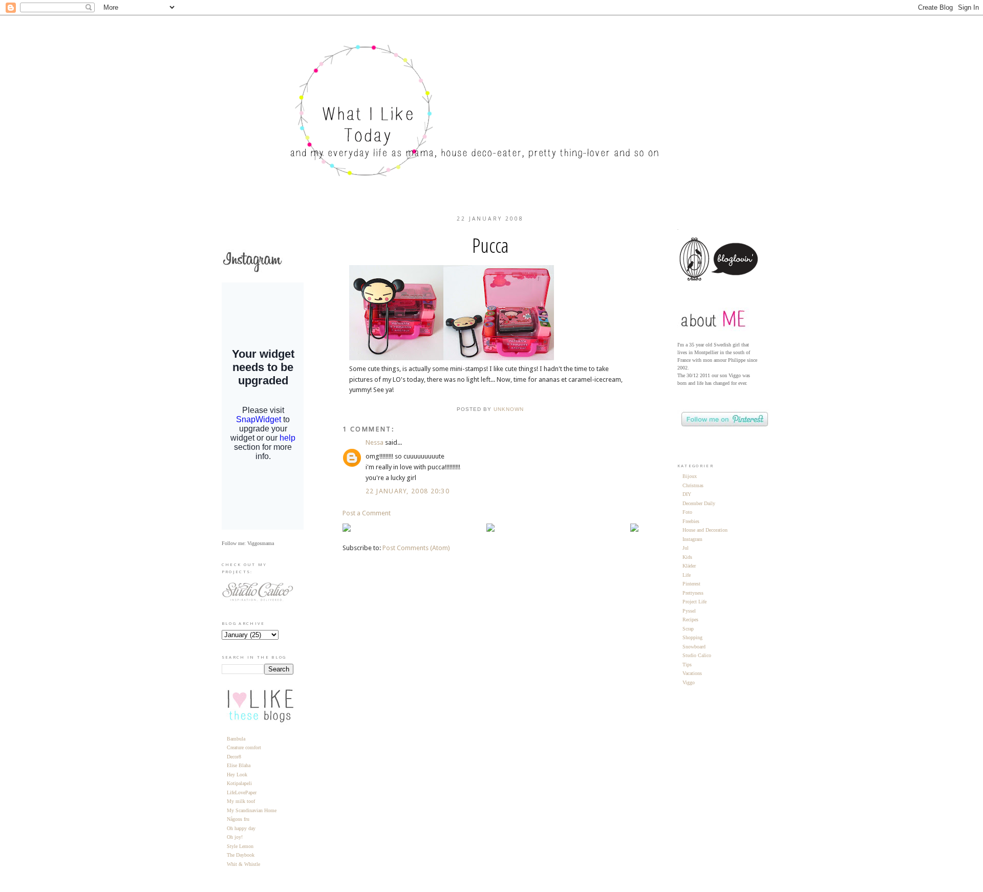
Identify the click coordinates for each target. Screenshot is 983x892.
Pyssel (689, 611)
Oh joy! (235, 837)
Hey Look (237, 774)
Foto (687, 512)
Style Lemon (240, 846)
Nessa (374, 442)
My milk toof (241, 801)
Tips (687, 664)
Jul (685, 548)
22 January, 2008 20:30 (408, 491)
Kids (687, 557)
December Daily (698, 503)
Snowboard (694, 646)
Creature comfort (244, 747)
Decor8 (234, 756)
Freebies (690, 521)
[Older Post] (634, 529)
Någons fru (238, 819)
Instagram (692, 539)
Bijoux (689, 476)
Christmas (692, 485)
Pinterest (691, 583)
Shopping (692, 637)
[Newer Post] (347, 529)
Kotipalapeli (239, 783)
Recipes (690, 619)
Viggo (688, 682)
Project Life (694, 601)
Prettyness (692, 593)
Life (686, 575)
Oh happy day (241, 828)
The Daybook (240, 855)
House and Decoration (705, 530)
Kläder (689, 566)
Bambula (236, 739)
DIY (686, 494)
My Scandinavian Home (251, 810)
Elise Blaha (238, 765)
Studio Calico (696, 655)
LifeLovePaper (242, 792)
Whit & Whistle (243, 864)
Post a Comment (367, 513)
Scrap (688, 629)
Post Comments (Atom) (416, 548)
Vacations (692, 673)
